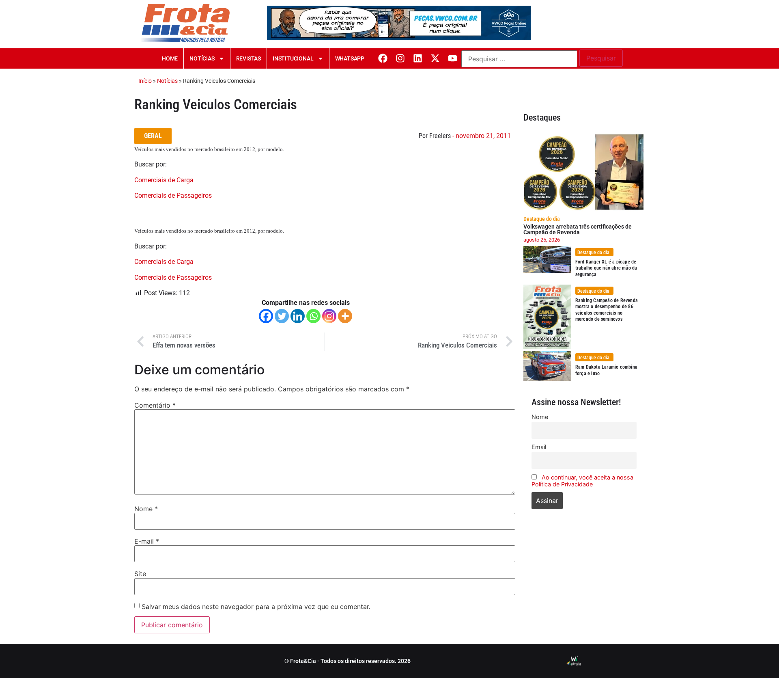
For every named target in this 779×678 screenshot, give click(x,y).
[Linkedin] (417, 58)
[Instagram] (400, 58)
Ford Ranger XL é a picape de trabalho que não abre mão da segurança (606, 268)
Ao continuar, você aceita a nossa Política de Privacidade (582, 481)
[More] (345, 316)
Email (539, 446)
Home (170, 58)
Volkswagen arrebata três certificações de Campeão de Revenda (577, 229)
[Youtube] (452, 58)
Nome (146, 508)
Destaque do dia (541, 219)
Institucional (293, 58)
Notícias (201, 58)
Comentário (155, 405)
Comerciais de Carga (164, 180)
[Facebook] (383, 58)
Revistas (248, 58)
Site (140, 573)
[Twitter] (282, 316)
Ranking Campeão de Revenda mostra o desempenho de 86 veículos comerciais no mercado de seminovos (606, 310)
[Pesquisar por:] (519, 58)
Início (145, 81)
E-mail (146, 541)
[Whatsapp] (313, 316)
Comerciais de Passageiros (173, 195)
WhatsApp (349, 58)
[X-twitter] (435, 58)
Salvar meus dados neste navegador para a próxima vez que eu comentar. (256, 606)
